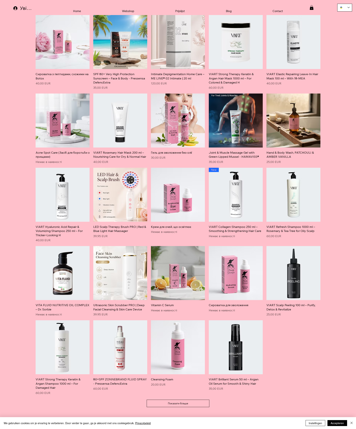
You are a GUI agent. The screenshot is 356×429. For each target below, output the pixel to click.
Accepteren (337, 423)
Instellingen (315, 423)
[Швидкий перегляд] (63, 42)
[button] (312, 7)
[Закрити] (351, 423)
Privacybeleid (143, 423)
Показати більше (178, 403)
